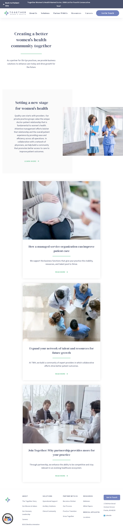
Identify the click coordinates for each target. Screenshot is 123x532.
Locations (86, 517)
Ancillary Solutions (49, 506)
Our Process (67, 506)
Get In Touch (107, 13)
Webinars (86, 501)
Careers (25, 519)
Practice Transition (70, 511)
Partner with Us (70, 496)
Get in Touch (111, 497)
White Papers (88, 506)
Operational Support (50, 501)
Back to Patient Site (12, 4)
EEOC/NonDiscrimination (30, 524)
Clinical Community (49, 511)
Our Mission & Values (29, 506)
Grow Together (68, 516)
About (25, 496)
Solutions (47, 496)
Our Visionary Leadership (27, 513)
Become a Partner (69, 501)
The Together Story (29, 501)
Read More (60, 272)
